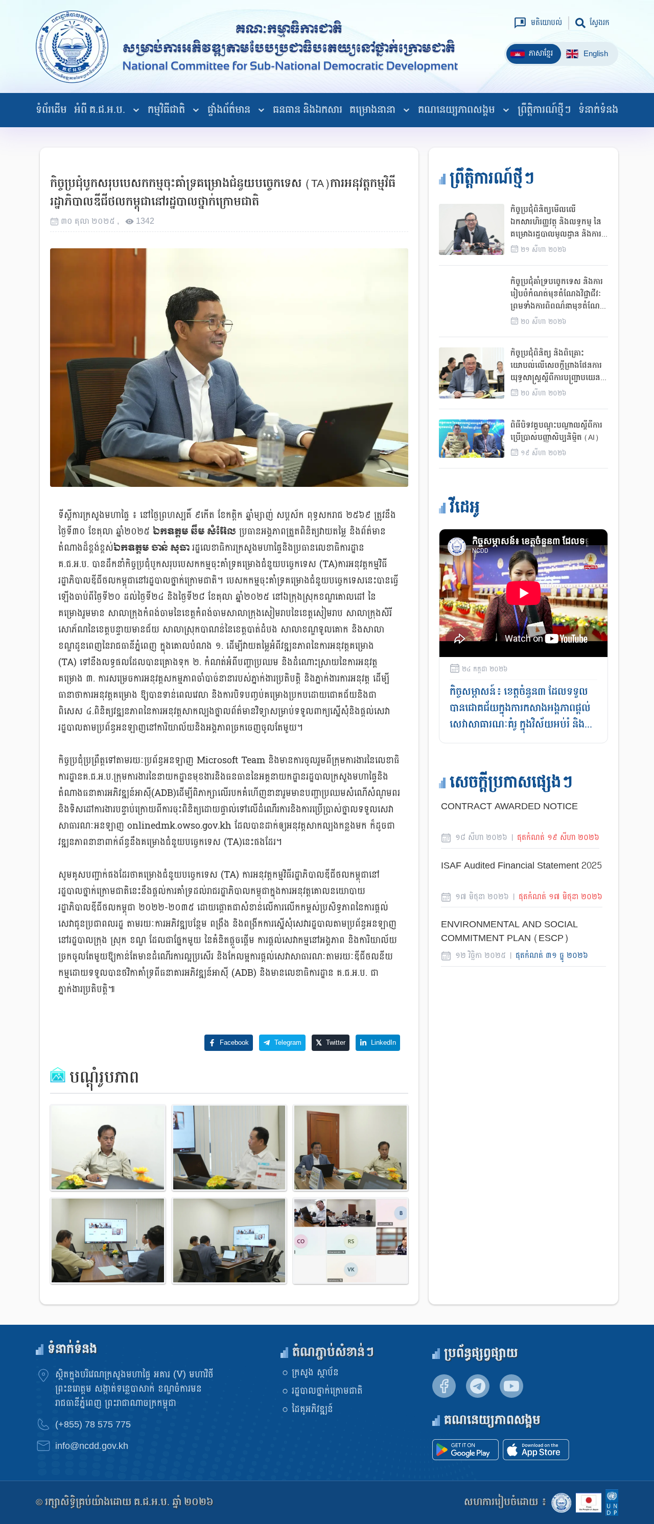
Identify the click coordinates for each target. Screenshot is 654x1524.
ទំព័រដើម (51, 110)
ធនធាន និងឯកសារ (307, 110)
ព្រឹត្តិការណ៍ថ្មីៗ (544, 110)
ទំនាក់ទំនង (598, 110)
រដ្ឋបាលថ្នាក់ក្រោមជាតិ (327, 1390)
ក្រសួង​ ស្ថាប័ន (315, 1372)
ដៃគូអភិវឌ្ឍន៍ (312, 1409)
